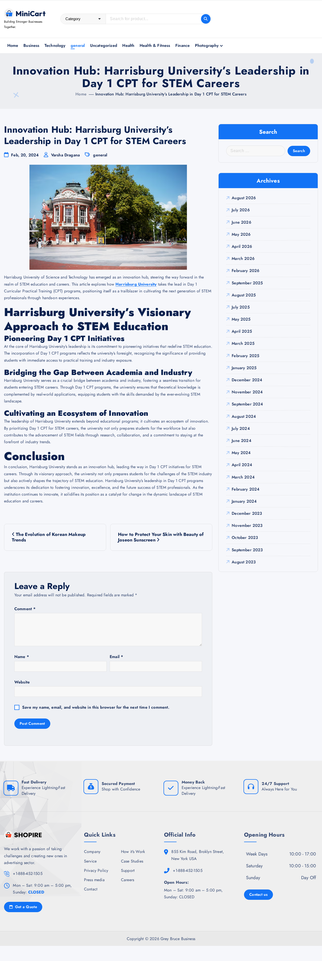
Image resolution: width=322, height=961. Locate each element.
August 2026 (244, 198)
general (78, 45)
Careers (127, 880)
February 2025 (245, 356)
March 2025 (243, 343)
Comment (24, 609)
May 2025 (241, 319)
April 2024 (242, 465)
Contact (90, 889)
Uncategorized (103, 45)
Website (22, 682)
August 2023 (244, 562)
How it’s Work (133, 851)
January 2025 (244, 368)
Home (12, 45)
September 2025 (247, 283)
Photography (207, 45)
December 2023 (247, 513)
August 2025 (244, 295)
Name (21, 657)
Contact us (258, 894)
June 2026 (241, 222)
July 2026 (241, 210)
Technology (55, 45)
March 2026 (243, 258)
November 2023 (247, 525)
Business (31, 45)
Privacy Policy (96, 870)
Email (116, 657)
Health (128, 45)
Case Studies (132, 861)
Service (90, 861)
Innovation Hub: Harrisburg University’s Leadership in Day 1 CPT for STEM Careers (171, 94)
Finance (182, 45)
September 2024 (247, 404)
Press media (94, 880)
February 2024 (245, 489)
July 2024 (241, 428)
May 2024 (241, 453)
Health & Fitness (155, 45)
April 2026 (242, 246)
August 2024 (244, 416)
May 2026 (241, 234)
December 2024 (247, 380)
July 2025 (241, 307)
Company (92, 851)
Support (128, 870)
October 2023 (245, 537)
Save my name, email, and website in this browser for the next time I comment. (95, 707)
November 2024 (247, 392)
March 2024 (243, 477)
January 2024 (244, 501)
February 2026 (245, 270)
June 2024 (241, 440)
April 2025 (242, 331)
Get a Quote (25, 907)
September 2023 (247, 550)
